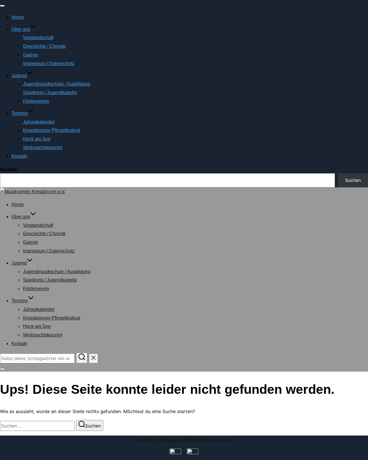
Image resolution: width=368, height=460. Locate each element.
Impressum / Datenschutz (48, 63)
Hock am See (37, 138)
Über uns (21, 29)
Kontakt (19, 156)
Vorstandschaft (38, 37)
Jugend (19, 75)
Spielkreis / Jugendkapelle (50, 92)
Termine (20, 113)
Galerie (30, 54)
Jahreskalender (39, 121)
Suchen (8, 169)
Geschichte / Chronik (44, 46)
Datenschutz (200, 439)
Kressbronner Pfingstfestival (51, 130)
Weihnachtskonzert (42, 147)
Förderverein (36, 101)
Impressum (170, 439)
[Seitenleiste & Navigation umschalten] (2, 369)
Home (18, 17)
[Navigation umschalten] (2, 6)
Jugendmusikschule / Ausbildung (56, 83)
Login (224, 439)
